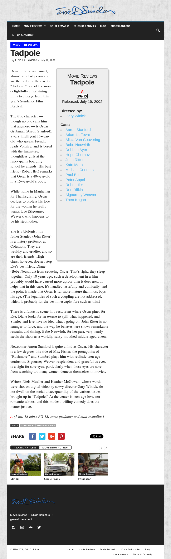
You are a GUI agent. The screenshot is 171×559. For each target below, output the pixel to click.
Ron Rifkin (74, 190)
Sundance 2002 (46, 425)
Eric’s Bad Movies (85, 26)
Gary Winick (75, 116)
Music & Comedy (22, 35)
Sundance (27, 425)
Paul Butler (74, 175)
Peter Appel (75, 180)
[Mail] (23, 527)
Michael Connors (79, 170)
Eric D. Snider (26, 60)
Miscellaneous (121, 26)
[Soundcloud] (31, 527)
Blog (103, 26)
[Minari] (25, 464)
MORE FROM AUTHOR (55, 447)
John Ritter (74, 160)
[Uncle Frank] (59, 464)
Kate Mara (74, 165)
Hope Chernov (77, 155)
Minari (14, 479)
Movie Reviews (33, 26)
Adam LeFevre (77, 135)
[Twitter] (40, 527)
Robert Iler (74, 185)
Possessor (84, 479)
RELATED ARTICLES (25, 447)
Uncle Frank (52, 479)
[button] (158, 30)
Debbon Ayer (76, 150)
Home (16, 26)
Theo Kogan (75, 200)
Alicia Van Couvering (82, 140)
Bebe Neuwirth (77, 145)
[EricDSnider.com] (85, 10)
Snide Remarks (59, 26)
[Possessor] (93, 464)
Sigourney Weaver (80, 195)
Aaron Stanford (78, 130)
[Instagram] (14, 527)
